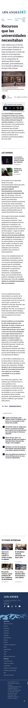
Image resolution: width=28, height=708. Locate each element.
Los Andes (3, 19)
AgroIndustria (7, 649)
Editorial (9, 19)
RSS (5, 673)
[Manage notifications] (24, 701)
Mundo (6, 640)
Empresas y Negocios (9, 644)
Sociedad (6, 630)
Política (6, 626)
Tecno (5, 651)
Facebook (5, 606)
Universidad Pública (15, 406)
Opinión (6, 642)
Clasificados (7, 665)
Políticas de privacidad (10, 670)
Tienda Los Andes (9, 663)
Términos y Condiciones (10, 668)
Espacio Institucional (9, 656)
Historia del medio (9, 675)
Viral (5, 654)
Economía (6, 628)
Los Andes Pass (8, 661)
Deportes (6, 635)
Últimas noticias (8, 623)
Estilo (5, 647)
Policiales (6, 633)
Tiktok (12, 606)
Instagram (8, 606)
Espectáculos (7, 637)
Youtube (19, 606)
